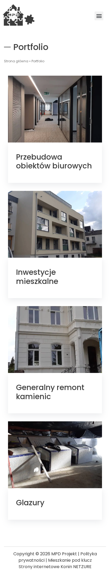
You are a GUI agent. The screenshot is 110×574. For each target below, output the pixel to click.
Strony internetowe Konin (45, 567)
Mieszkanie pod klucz (70, 560)
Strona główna (16, 61)
